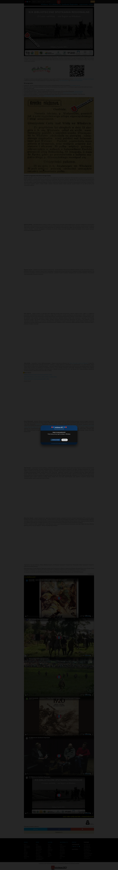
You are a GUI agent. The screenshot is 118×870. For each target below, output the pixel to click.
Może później (64, 439)
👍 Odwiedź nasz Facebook (55, 439)
